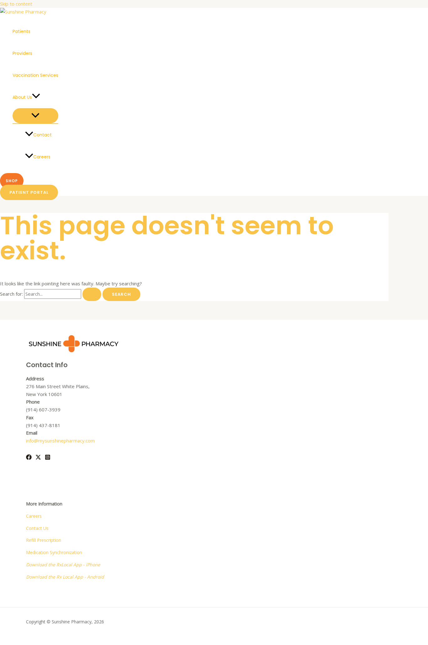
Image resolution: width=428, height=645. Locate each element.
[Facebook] (29, 458)
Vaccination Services (35, 75)
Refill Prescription (43, 540)
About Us (22, 97)
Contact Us (37, 528)
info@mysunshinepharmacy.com (60, 440)
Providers (22, 53)
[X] (38, 458)
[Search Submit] (91, 294)
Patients (21, 31)
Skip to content (16, 4)
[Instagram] (47, 458)
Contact (42, 135)
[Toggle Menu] (35, 115)
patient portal (29, 192)
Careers (41, 157)
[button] (36, 97)
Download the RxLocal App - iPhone (63, 565)
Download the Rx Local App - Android (65, 577)
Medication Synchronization (54, 552)
